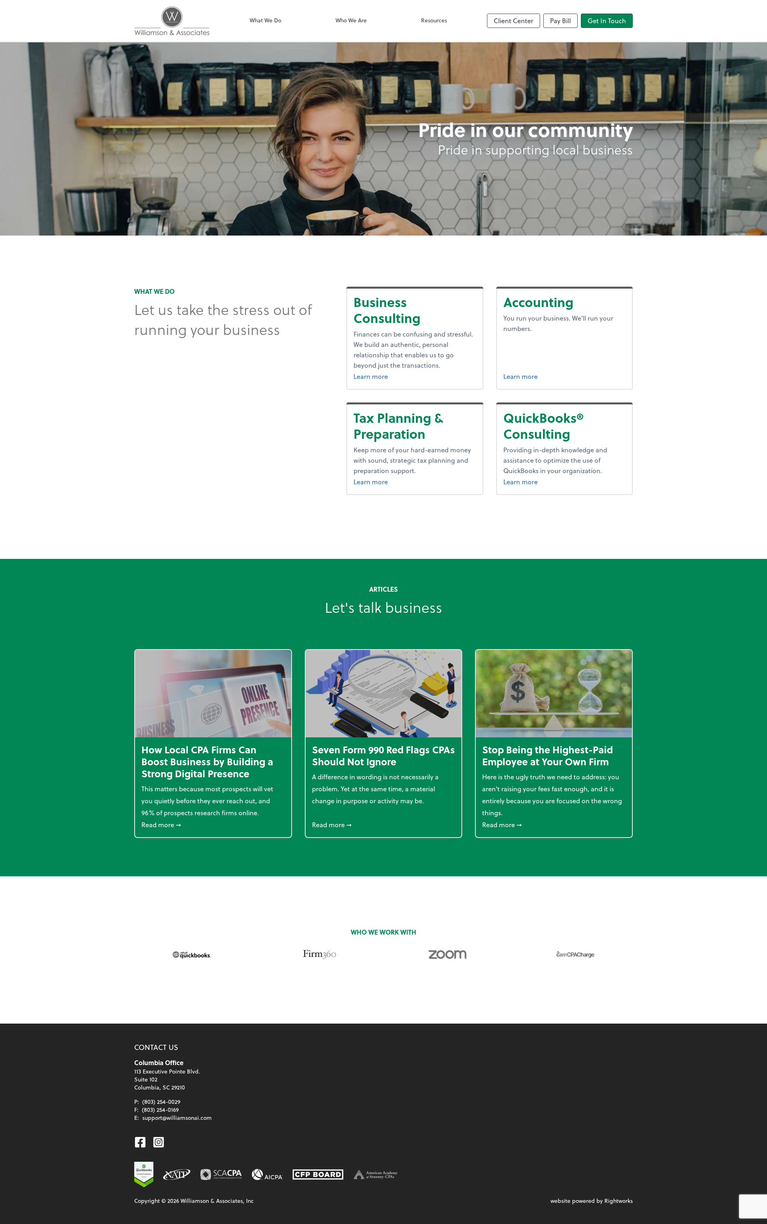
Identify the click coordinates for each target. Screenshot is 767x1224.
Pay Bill (560, 20)
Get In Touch (607, 20)
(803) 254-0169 (160, 1109)
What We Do (265, 20)
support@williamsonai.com (177, 1117)
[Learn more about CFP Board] (318, 1174)
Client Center (513, 20)
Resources (434, 20)
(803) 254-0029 (161, 1101)
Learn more (391, 376)
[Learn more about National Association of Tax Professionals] (177, 1174)
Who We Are (351, 20)
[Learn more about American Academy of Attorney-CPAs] (375, 1174)
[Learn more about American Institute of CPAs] (267, 1174)
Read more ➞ (213, 824)
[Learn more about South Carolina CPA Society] (221, 1174)
